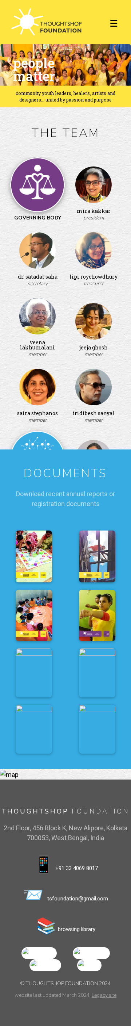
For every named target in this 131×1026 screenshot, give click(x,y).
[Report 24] (34, 673)
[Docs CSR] (97, 729)
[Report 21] (97, 556)
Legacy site (104, 995)
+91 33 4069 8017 (65, 864)
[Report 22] (34, 615)
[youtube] (45, 965)
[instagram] (91, 953)
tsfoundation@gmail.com (65, 894)
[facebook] (39, 953)
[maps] (89, 965)
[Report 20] (34, 556)
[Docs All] (34, 729)
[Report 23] (97, 615)
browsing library (65, 925)
